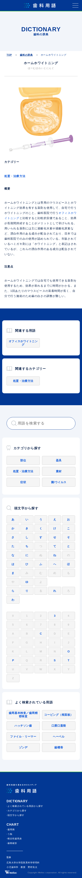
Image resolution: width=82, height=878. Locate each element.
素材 (59, 471)
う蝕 (10, 834)
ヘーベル (58, 736)
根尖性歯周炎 (15, 838)
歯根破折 (12, 843)
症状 (23, 482)
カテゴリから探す (17, 810)
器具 (59, 460)
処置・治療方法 (14, 176)
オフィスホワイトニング (23, 343)
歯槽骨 (58, 747)
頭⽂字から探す (16, 815)
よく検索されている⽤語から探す (25, 806)
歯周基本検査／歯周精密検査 (23, 714)
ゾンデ (23, 747)
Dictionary (17, 801)
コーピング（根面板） (58, 714)
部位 (23, 460)
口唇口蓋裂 (59, 725)
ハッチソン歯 (23, 725)
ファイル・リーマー (23, 736)
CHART (13, 824)
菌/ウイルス (58, 482)
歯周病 (11, 829)
